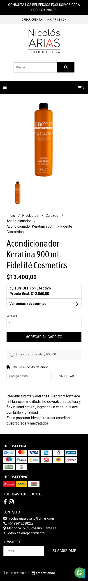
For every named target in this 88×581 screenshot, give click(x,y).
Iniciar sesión (57, 19)
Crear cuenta (32, 19)
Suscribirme (64, 551)
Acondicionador (19, 221)
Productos (30, 215)
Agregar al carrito (44, 337)
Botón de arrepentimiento (25, 533)
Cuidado (52, 215)
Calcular (66, 376)
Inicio (11, 215)
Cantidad (12, 315)
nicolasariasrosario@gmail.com (30, 518)
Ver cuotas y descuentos (27, 304)
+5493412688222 (20, 523)
